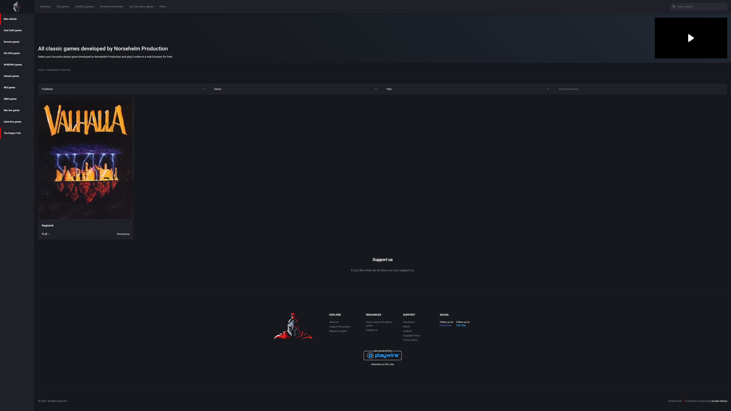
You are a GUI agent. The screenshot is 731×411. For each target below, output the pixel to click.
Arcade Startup (719, 401)
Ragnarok (47, 225)
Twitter (461, 325)
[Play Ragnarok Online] (85, 159)
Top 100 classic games (141, 6)
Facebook (445, 325)
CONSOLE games (84, 6)
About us (334, 322)
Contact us (372, 330)
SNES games (10, 99)
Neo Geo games (12, 110)
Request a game (338, 331)
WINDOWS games (13, 64)
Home (41, 70)
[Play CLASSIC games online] (17, 6)
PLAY (44, 234)
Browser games (11, 42)
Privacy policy (410, 340)
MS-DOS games (12, 53)
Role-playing (123, 234)
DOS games (62, 6)
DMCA (406, 326)
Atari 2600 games (13, 30)
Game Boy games (12, 121)
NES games (9, 87)
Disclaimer (409, 322)
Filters (163, 6)
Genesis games (11, 76)
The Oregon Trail (12, 133)
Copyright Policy (411, 335)
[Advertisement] (635, 6)
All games (45, 6)
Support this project (339, 326)
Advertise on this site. (382, 364)
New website (10, 19)
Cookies (407, 331)
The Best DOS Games (111, 6)
